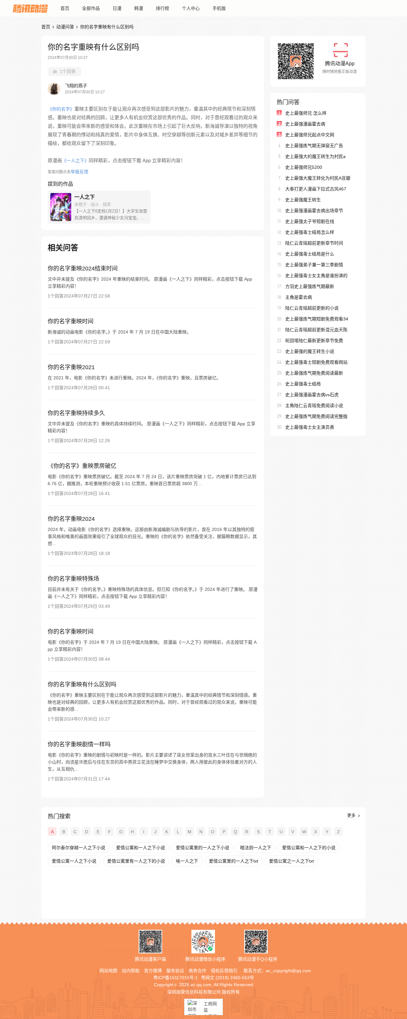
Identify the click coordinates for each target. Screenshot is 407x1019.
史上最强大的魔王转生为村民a (315, 156)
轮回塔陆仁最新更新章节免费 (314, 340)
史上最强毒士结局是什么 (309, 253)
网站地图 (108, 970)
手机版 (219, 8)
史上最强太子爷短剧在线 (309, 221)
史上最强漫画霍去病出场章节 (314, 210)
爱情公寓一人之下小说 (74, 861)
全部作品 (91, 8)
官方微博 (153, 970)
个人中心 (191, 8)
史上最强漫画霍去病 (305, 123)
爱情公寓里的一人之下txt (233, 861)
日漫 (117, 8)
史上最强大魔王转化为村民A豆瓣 (317, 178)
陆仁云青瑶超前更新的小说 (312, 308)
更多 (352, 815)
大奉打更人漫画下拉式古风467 (315, 188)
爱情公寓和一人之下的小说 (308, 847)
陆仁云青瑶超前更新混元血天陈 (316, 329)
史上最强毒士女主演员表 (309, 427)
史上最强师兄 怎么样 (306, 113)
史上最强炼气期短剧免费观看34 (316, 318)
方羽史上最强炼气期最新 (309, 286)
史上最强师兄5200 (303, 167)
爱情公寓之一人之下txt (291, 861)
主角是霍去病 (298, 297)
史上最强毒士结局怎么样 (309, 232)
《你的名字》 (61, 108)
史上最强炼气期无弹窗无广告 (314, 145)
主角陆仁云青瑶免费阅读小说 (314, 405)
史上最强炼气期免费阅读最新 (314, 373)
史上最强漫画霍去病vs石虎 (312, 394)
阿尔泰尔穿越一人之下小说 (78, 847)
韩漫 (138, 8)
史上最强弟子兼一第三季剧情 (314, 264)
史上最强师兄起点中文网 (309, 134)
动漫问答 (65, 26)
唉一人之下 (187, 861)
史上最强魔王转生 (303, 199)
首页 (64, 8)
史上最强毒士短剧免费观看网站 (316, 362)
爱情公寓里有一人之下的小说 (136, 861)
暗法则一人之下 (255, 847)
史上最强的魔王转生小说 (309, 351)
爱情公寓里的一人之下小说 (202, 847)
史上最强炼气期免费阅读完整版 (316, 416)
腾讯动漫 (30, 8)
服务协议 (175, 970)
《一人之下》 (75, 160)
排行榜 (162, 8)
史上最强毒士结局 (303, 383)
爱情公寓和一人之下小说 (140, 847)
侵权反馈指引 (224, 970)
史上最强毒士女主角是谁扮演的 (316, 275)
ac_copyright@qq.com (288, 970)
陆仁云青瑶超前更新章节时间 (314, 243)
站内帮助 (131, 970)
